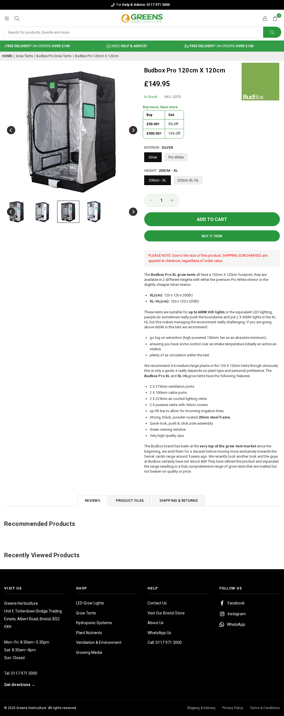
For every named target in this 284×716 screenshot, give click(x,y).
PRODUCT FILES (130, 500)
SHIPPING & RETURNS (178, 500)
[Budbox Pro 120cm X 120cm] (17, 212)
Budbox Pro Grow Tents (54, 56)
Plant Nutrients (89, 633)
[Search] (17, 18)
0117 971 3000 (24, 673)
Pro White (176, 157)
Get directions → (19, 684)
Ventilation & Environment (98, 642)
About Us (156, 623)
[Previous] (11, 130)
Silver (153, 157)
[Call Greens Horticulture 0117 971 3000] (142, 5)
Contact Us (157, 603)
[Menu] (7, 18)
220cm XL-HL (188, 180)
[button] (275, 18)
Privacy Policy (232, 708)
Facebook (236, 603)
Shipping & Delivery (201, 708)
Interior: (158, 147)
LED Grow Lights (90, 603)
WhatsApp (236, 624)
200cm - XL (157, 180)
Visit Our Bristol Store (166, 613)
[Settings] (265, 18)
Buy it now (212, 236)
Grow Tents (24, 56)
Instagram (237, 614)
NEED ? (122, 46)
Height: (161, 170)
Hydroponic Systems (94, 623)
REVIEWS (92, 500)
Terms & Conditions (265, 708)
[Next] (133, 130)
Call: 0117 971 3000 (165, 642)
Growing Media (89, 652)
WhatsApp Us (159, 633)
